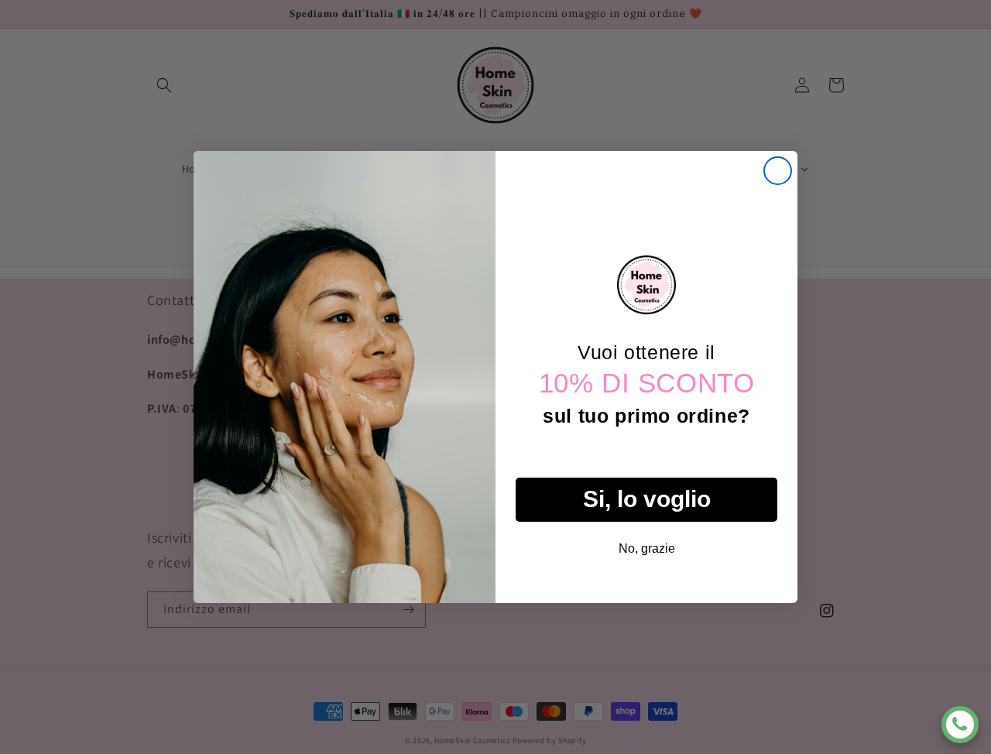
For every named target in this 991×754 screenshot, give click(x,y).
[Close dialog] (777, 170)
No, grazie (647, 548)
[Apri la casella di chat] (960, 724)
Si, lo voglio (647, 499)
